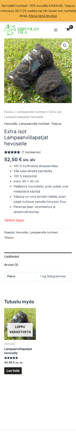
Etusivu (9, 111)
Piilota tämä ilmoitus (43, 16)
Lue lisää (13, 371)
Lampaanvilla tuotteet (31, 111)
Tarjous (56, 124)
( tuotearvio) (31, 152)
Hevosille (10, 124)
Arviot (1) (11, 265)
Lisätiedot (11, 256)
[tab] (38, 256)
